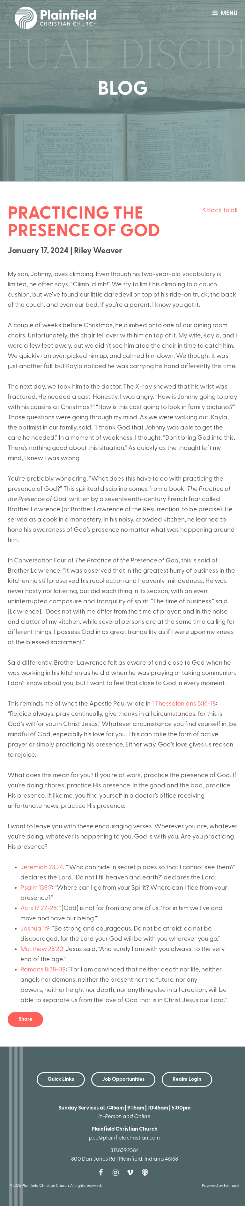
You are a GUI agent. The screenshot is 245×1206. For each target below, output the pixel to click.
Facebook (102, 1172)
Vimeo (132, 1172)
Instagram (117, 1172)
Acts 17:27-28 (38, 908)
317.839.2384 (124, 1150)
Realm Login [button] (187, 1079)
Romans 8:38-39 (43, 970)
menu (229, 14)
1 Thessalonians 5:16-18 (184, 704)
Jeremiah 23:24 (41, 867)
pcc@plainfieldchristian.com (124, 1138)
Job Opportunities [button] (123, 1079)
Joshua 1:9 (34, 929)
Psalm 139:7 (36, 888)
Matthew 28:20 (41, 949)
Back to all (221, 210)
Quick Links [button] (61, 1079)
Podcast (146, 1172)
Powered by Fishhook (220, 1186)
